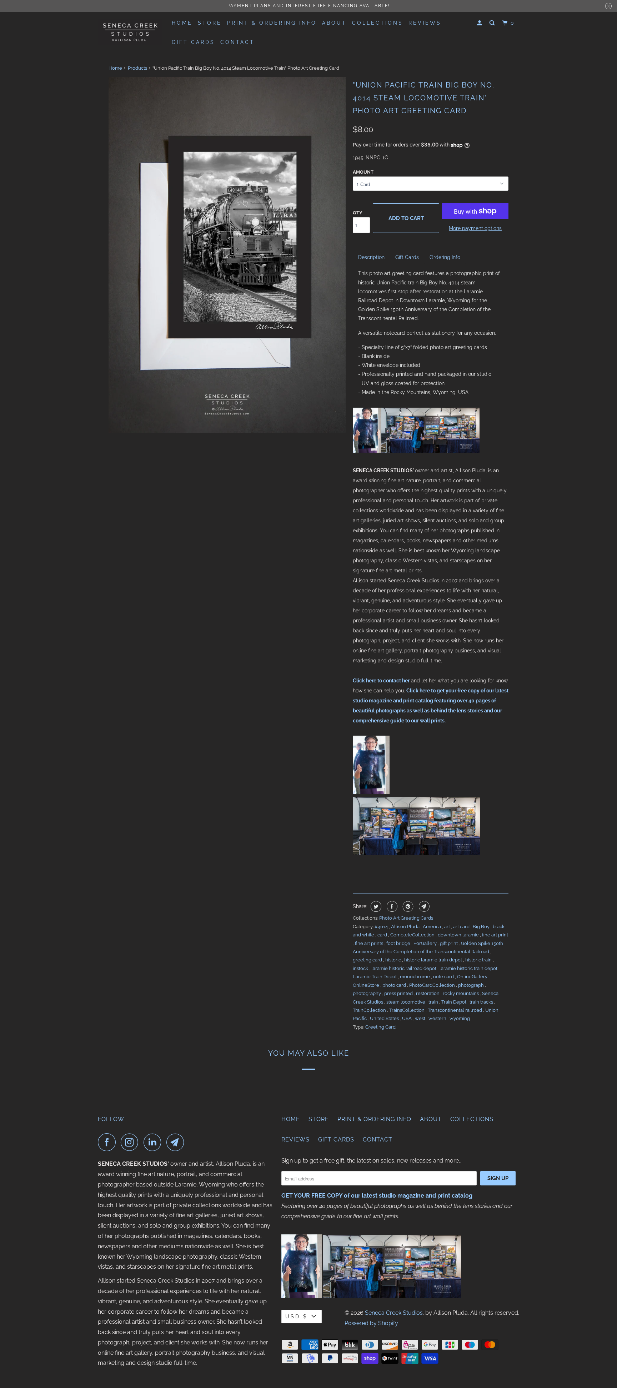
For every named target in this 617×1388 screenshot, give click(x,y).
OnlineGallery (472, 976)
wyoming (460, 1018)
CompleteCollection (413, 934)
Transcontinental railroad (455, 1010)
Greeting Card (380, 1027)
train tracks (482, 1002)
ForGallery (425, 943)
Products (137, 68)
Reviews (424, 23)
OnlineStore (366, 985)
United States (385, 1018)
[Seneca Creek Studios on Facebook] (108, 1142)
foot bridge (398, 943)
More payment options (475, 228)
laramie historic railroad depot (404, 968)
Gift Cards (193, 42)
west (420, 1018)
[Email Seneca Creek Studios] (177, 1142)
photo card (394, 985)
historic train (479, 959)
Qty (357, 212)
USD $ (296, 1316)
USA (407, 1018)
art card (462, 926)
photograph (471, 985)
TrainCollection (370, 1010)
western (437, 1018)
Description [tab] (371, 257)
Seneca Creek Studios (394, 1312)
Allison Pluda (406, 926)
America (432, 926)
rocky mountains (461, 993)
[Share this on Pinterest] (407, 906)
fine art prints (369, 943)
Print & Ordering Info (272, 23)
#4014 (382, 926)
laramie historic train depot (469, 968)
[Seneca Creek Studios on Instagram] (131, 1142)
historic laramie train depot (433, 959)
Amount (363, 172)
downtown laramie (459, 934)
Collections (377, 23)
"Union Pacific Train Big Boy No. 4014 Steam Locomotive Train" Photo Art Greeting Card (424, 98)
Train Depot (454, 1002)
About (334, 23)
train (433, 1002)
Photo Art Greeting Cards (406, 918)
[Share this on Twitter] (375, 906)
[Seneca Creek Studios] (130, 32)
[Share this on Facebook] (391, 906)
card (382, 934)
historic (393, 959)
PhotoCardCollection (432, 985)
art (447, 926)
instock (361, 968)
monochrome (415, 976)
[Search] (493, 23)
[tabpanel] (430, 333)
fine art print (495, 934)
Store (210, 23)
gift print (449, 943)
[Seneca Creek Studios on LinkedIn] (154, 1142)
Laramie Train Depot (375, 976)
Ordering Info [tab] (445, 257)
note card (444, 976)
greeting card (368, 959)
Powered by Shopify (371, 1323)
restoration (428, 993)
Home (182, 23)
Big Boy (482, 926)
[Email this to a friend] (423, 906)
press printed (399, 993)
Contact (237, 42)
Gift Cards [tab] (407, 257)
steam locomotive (406, 1002)
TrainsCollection (407, 1010)
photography (367, 993)
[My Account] (481, 23)
